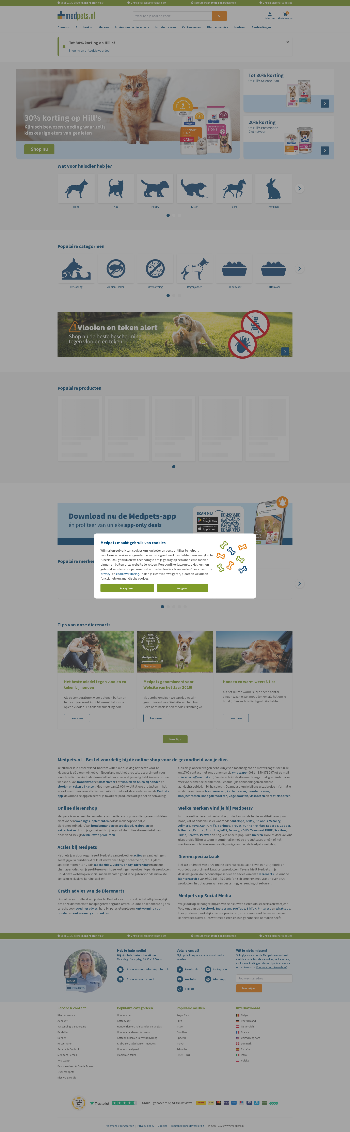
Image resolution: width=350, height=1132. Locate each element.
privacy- (105, 574)
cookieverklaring (127, 574)
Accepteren (127, 588)
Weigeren (182, 588)
